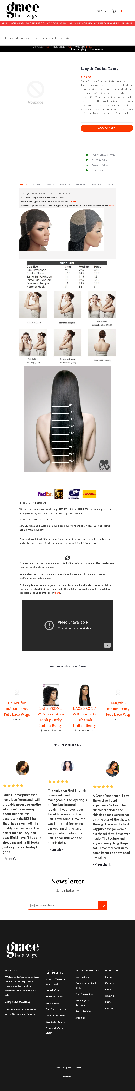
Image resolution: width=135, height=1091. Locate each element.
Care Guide (52, 1002)
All (28, 38)
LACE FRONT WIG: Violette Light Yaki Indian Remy (84, 717)
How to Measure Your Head (55, 981)
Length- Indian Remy (99, 69)
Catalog (110, 983)
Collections (19, 38)
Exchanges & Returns (82, 1002)
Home (8, 38)
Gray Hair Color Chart (55, 1030)
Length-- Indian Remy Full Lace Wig (118, 709)
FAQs (108, 1002)
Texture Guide (54, 996)
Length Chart (53, 990)
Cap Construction (56, 1009)
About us (110, 995)
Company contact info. (85, 985)
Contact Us (82, 976)
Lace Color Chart (55, 1015)
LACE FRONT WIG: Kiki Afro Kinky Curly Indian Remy (50, 717)
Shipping (80, 1017)
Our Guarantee (84, 994)
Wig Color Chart (55, 1021)
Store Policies (83, 1011)
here (57, 592)
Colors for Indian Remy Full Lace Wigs (17, 709)
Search (109, 1008)
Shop (108, 989)
